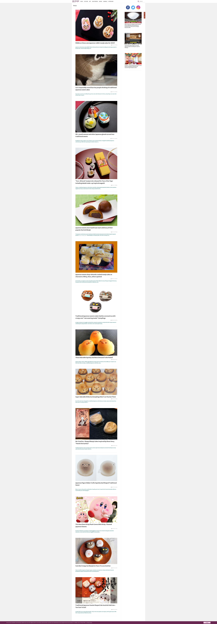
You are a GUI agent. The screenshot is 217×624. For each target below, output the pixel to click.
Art (90, 1)
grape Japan (75, 1)
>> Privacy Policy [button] (89, 622)
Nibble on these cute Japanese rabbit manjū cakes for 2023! (95, 43)
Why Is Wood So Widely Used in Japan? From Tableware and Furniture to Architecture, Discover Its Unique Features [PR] (133, 26)
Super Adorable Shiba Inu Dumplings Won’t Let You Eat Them (95, 397)
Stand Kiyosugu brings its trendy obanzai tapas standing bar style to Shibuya (132, 46)
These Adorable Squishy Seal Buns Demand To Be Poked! (94, 357)
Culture (86, 1)
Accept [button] (207, 622)
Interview (110, 1)
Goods (100, 1)
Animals (105, 1)
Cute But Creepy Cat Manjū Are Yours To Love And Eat (92, 566)
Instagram (138, 7)
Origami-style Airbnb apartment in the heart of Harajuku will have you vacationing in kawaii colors (133, 66)
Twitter (133, 7)
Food (81, 1)
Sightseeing (95, 1)
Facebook (128, 7)
